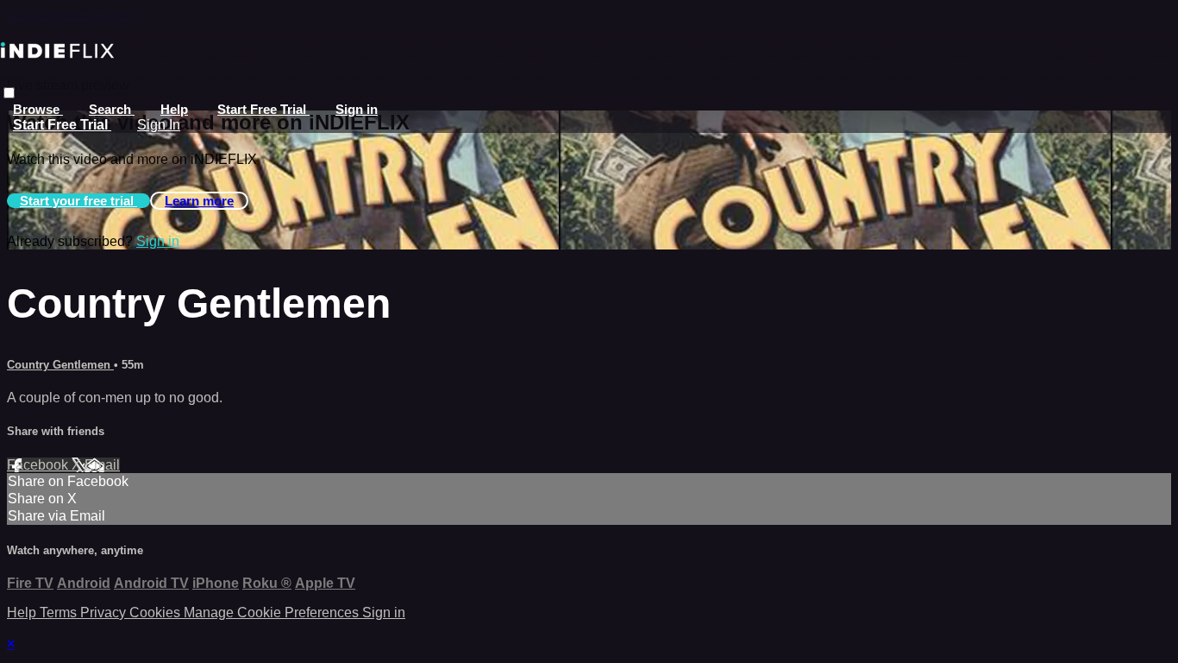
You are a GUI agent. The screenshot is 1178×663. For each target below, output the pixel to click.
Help (174, 109)
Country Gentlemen (60, 364)
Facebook (39, 465)
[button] (9, 92)
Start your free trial (78, 200)
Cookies (156, 612)
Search (112, 109)
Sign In (158, 124)
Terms (60, 612)
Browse (38, 109)
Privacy (104, 612)
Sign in (356, 109)
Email (102, 465)
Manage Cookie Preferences (273, 612)
